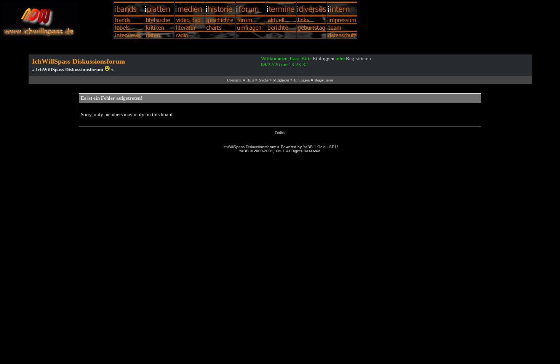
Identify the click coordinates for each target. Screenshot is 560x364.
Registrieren (358, 58)
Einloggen (323, 58)
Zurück (280, 133)
